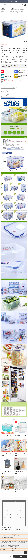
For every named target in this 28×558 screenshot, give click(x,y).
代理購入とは (5, 79)
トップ (2, 8)
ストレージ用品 (10, 8)
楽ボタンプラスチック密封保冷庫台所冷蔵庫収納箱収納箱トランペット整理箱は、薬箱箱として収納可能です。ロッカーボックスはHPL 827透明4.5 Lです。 (14, 11)
